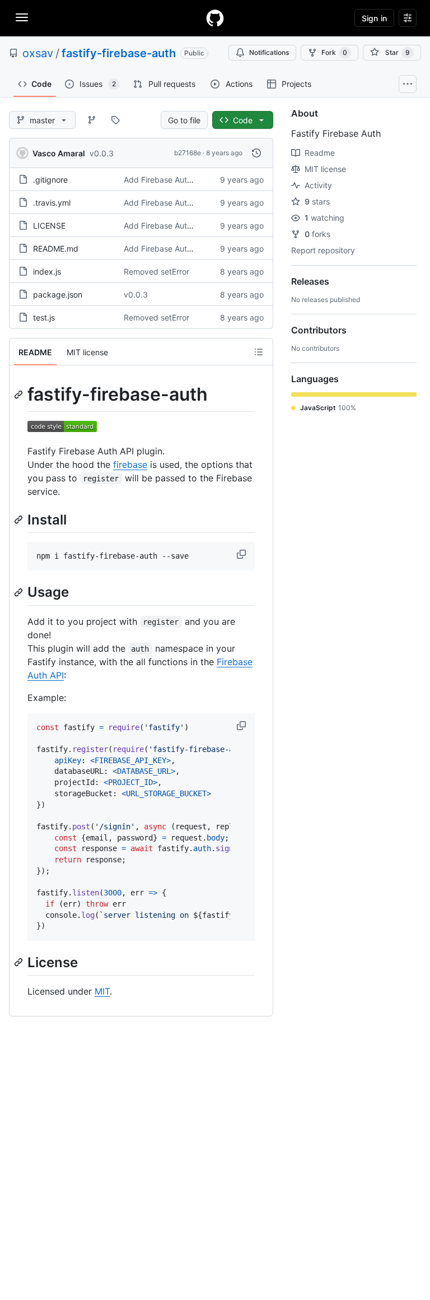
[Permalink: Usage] (19, 592)
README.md (55, 248)
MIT (102, 991)
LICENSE (49, 225)
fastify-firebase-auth (119, 53)
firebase (130, 464)
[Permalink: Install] (19, 519)
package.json (57, 294)
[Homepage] (215, 18)
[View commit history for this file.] (256, 153)
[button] (242, 554)
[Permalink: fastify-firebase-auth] (19, 394)
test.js (44, 317)
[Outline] (258, 352)
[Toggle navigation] (21, 17)
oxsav (37, 53)
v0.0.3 (102, 153)
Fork (334, 52)
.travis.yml (52, 202)
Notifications (269, 52)
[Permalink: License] (19, 962)
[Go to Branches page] (92, 120)
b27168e (187, 152)
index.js (47, 271)
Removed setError (156, 271)
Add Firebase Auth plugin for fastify (189, 179)
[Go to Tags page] (115, 120)
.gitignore (50, 179)
